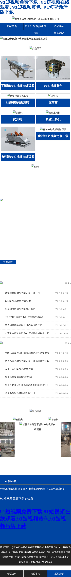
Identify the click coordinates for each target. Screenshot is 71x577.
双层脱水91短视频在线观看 (36, 369)
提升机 (17, 119)
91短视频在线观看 (17, 102)
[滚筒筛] (53, 96)
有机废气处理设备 (55, 488)
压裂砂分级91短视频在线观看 (36, 309)
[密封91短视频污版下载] (53, 129)
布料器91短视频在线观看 (17, 156)
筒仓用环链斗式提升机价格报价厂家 (36, 325)
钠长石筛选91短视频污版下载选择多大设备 (36, 361)
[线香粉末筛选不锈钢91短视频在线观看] (34, 429)
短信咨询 (35, 573)
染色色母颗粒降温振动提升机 (36, 393)
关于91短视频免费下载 (35, 29)
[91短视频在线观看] (17, 96)
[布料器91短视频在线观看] (18, 150)
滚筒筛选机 (7, 557)
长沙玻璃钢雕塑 (37, 488)
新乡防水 (22, 488)
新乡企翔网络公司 (60, 557)
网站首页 (11, 26)
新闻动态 (59, 33)
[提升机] (17, 113)
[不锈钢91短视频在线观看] (18, 79)
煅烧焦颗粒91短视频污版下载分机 (36, 293)
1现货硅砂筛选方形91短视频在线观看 (36, 317)
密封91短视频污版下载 (53, 136)
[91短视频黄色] (53, 79)
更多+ (68, 283)
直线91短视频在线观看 (26, 557)
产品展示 (59, 26)
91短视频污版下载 (61, 552)
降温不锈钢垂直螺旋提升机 (36, 377)
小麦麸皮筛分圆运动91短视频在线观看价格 (36, 333)
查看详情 (8, 262)
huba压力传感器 (8, 488)
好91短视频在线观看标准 (36, 301)
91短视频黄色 (53, 86)
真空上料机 (53, 119)
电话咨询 (11, 573)
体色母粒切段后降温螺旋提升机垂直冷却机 (36, 385)
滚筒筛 (53, 102)
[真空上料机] (53, 113)
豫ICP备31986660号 (41, 562)
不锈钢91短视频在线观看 (17, 86)
